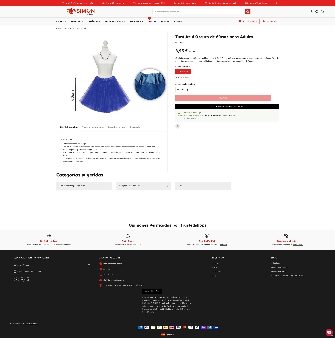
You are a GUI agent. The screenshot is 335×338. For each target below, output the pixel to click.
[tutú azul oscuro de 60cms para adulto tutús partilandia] (117, 77)
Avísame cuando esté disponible (227, 106)
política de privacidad (33, 271)
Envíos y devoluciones (93, 127)
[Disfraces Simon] (80, 11)
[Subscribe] (89, 265)
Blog (214, 276)
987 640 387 (298, 244)
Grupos (178, 21)
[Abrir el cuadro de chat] (329, 332)
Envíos (214, 267)
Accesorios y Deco (114, 21)
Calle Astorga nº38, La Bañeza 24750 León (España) (125, 285)
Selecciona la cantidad (185, 84)
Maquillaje (136, 21)
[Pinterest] (177, 126)
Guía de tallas (183, 78)
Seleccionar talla (182, 66)
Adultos (60, 21)
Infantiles (76, 21)
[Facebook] (16, 280)
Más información (69, 127)
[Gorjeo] (22, 280)
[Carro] (322, 12)
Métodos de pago (117, 127)
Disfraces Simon (31, 323)
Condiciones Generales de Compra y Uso (288, 276)
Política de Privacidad (280, 267)
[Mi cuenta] (311, 12)
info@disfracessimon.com (113, 280)
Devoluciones (217, 271)
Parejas (165, 21)
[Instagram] (28, 280)
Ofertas (152, 20)
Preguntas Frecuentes (112, 264)
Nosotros (215, 263)
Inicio (58, 28)
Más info (223, 244)
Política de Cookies (279, 271)
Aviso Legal (276, 263)
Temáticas (93, 21)
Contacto (107, 269)
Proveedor (135, 127)
